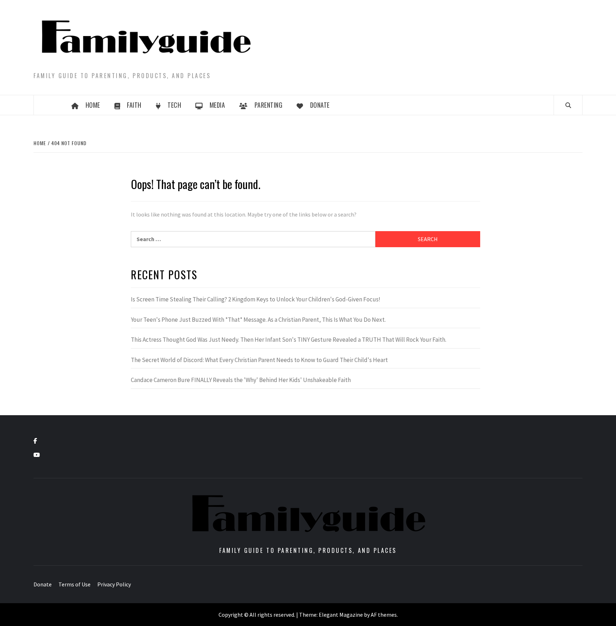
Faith (134, 105)
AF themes (384, 614)
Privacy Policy (114, 584)
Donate (320, 105)
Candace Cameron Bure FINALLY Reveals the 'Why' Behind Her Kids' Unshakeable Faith (241, 380)
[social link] (35, 440)
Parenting (269, 105)
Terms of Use (74, 584)
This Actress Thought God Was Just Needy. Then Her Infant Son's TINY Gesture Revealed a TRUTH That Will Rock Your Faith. (288, 339)
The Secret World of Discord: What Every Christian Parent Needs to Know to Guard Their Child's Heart (259, 360)
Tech (174, 105)
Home (93, 105)
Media (217, 105)
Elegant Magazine (341, 614)
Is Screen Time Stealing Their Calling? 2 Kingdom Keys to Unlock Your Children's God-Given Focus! (255, 299)
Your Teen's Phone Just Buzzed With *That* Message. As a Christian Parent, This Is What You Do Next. (258, 320)
